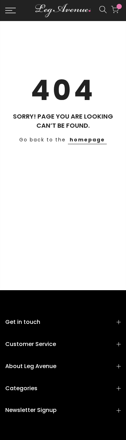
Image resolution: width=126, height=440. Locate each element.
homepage (87, 139)
